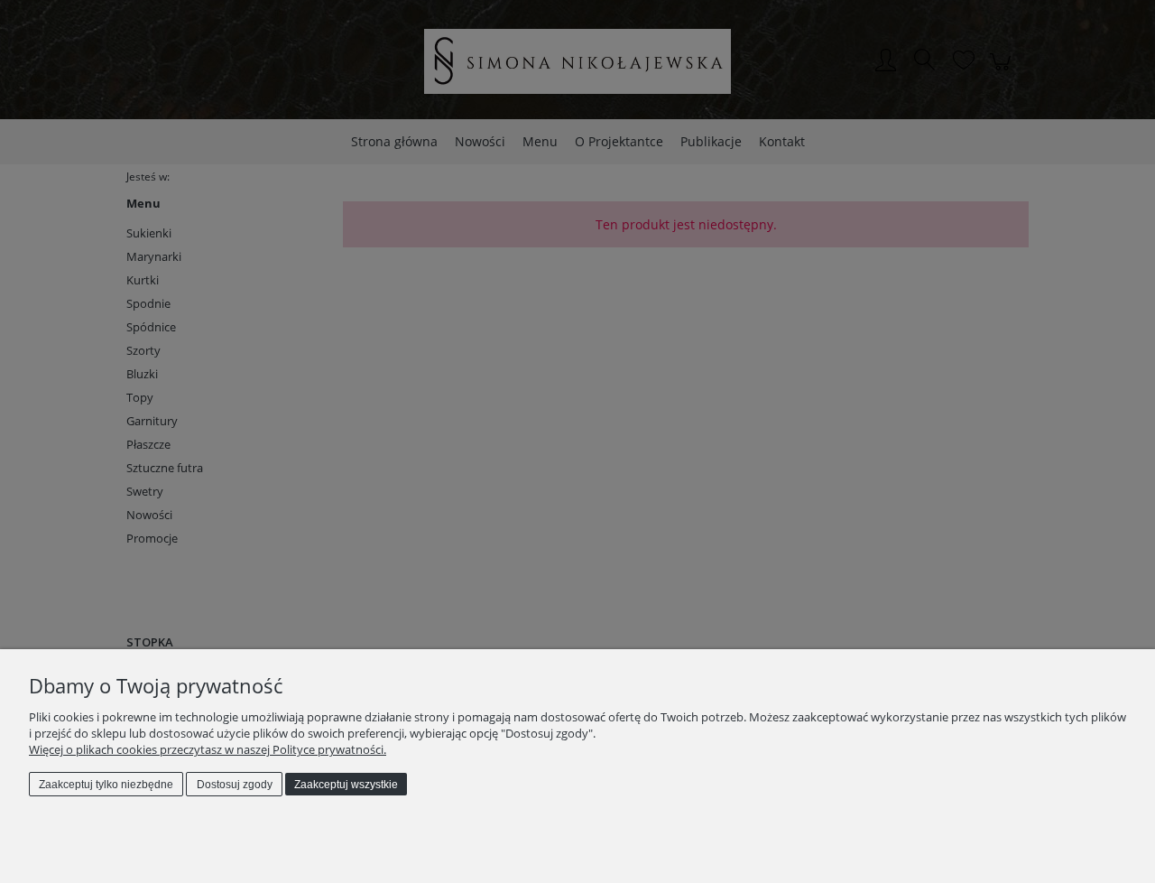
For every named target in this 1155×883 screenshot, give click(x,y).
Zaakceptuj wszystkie (346, 784)
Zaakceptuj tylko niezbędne (106, 784)
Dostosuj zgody (235, 784)
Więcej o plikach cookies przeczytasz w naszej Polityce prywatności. (207, 749)
